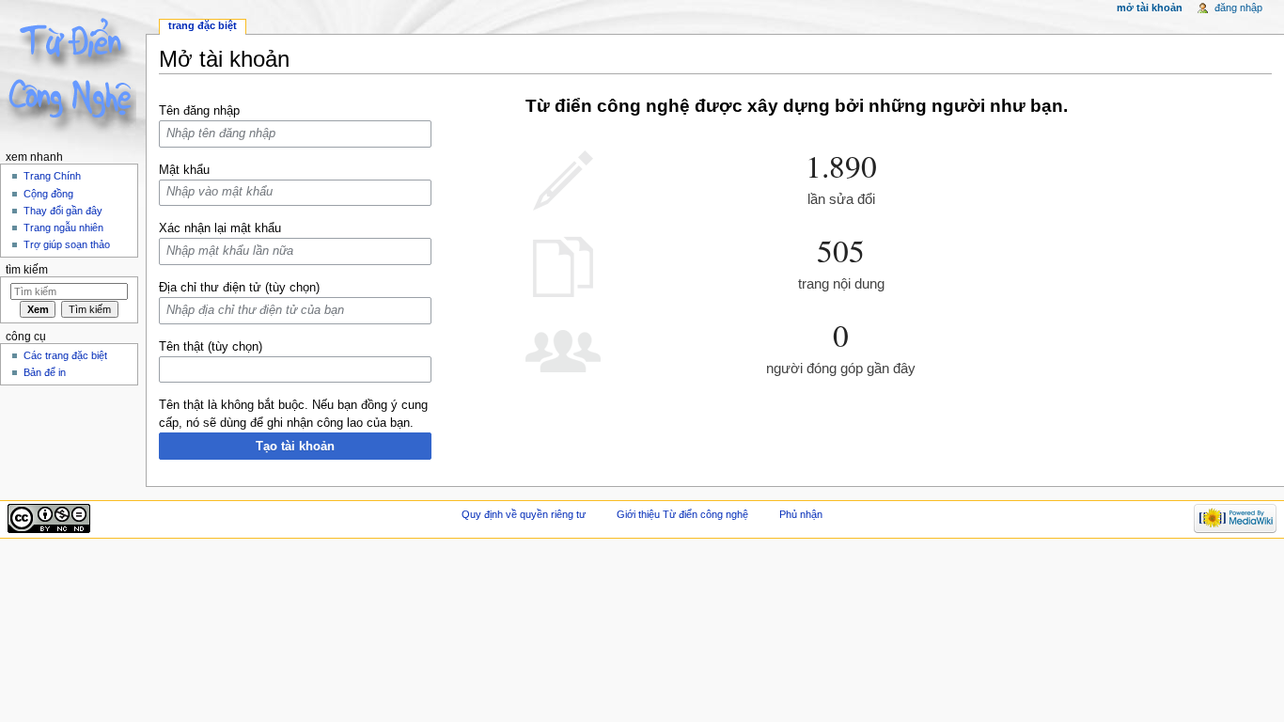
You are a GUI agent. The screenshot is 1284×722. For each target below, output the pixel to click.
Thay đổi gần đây (62, 210)
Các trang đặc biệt (65, 355)
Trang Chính (52, 175)
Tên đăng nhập (199, 111)
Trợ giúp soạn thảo (66, 244)
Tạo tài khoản (295, 446)
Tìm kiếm (27, 269)
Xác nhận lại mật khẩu (220, 228)
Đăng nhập (1238, 7)
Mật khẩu (184, 170)
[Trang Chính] (73, 73)
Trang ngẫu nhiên (63, 227)
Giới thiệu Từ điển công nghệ (682, 514)
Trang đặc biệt (202, 25)
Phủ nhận (800, 514)
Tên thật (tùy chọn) (210, 346)
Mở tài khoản (1149, 7)
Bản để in (44, 372)
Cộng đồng (48, 193)
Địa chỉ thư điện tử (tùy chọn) (239, 287)
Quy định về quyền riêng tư (524, 514)
